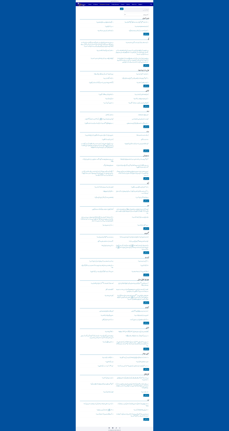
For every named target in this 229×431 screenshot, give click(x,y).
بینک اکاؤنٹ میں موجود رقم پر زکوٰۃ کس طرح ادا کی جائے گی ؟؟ (104, 197)
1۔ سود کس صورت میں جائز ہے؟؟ (108, 225)
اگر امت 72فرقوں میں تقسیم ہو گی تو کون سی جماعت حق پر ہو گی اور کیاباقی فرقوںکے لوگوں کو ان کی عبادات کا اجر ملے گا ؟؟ (133, 284)
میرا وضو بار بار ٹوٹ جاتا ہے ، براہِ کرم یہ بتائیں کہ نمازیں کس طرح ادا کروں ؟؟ (101, 261)
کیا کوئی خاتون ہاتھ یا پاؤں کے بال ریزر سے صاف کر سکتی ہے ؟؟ (138, 102)
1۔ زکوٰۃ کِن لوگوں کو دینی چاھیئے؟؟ (108, 191)
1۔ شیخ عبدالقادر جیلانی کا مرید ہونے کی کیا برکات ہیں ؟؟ (104, 22)
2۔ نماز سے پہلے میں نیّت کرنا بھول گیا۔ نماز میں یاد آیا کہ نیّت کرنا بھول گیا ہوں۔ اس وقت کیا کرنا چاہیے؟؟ (133, 404)
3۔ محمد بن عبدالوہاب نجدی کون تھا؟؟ (107, 245)
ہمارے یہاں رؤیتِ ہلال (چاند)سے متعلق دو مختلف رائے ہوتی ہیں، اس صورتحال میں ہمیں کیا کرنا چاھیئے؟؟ (98, 160)
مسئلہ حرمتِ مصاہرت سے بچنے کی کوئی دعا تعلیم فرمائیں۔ (139, 311)
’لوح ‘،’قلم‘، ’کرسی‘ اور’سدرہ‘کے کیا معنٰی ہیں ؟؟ (105, 366)
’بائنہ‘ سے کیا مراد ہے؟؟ (144, 392)
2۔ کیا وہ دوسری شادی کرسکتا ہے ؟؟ (107, 377)
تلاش (122, 9)
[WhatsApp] (120, 428)
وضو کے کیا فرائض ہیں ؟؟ (144, 265)
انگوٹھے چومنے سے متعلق (109, 289)
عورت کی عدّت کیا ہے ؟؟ (109, 98)
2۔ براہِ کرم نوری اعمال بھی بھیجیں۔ (107, 319)
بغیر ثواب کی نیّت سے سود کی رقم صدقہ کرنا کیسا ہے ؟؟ (140, 217)
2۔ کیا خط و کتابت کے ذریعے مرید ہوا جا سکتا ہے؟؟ (105, 30)
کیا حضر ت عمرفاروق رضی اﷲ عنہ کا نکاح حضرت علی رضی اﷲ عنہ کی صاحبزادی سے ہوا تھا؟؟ (134, 237)
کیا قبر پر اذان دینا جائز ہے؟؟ (109, 295)
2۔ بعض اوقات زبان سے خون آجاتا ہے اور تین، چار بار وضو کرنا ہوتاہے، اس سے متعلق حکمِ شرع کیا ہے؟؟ (97, 266)
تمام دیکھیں (146, 34)
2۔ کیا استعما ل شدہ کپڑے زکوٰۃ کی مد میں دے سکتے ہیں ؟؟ (139, 187)
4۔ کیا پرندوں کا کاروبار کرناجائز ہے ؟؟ (142, 82)
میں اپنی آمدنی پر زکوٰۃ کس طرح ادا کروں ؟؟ (142, 197)
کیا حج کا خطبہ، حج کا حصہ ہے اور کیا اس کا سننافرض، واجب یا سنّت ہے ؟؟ (102, 58)
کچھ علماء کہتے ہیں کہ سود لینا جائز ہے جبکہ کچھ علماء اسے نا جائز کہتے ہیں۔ (102, 209)
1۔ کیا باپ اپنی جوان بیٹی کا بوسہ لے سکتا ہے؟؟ (141, 98)
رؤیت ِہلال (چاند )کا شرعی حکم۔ (108, 165)
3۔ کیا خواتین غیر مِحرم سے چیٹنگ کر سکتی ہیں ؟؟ (106, 94)
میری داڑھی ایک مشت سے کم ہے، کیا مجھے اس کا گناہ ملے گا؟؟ (103, 74)
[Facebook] (109, 428)
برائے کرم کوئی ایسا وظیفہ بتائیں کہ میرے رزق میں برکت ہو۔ (139, 319)
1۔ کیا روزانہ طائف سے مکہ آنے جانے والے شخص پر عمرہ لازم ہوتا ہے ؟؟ (137, 42)
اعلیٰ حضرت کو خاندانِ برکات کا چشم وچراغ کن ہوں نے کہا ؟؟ (138, 241)
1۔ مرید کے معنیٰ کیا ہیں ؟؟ (109, 26)
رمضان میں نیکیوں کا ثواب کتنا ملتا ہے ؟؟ (107, 315)
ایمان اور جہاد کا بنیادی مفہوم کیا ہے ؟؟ (142, 361)
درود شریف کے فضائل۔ (109, 114)
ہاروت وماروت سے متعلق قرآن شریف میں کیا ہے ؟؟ (105, 237)
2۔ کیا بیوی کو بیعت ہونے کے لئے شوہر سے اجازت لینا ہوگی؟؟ (138, 30)
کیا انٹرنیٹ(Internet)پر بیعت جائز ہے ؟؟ (141, 26)
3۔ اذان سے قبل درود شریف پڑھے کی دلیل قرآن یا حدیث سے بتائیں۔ (137, 123)
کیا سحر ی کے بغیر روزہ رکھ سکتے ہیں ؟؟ (107, 139)
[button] (151, 4)
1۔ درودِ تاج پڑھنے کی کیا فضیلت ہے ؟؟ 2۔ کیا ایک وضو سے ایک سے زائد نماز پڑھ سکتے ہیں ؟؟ (99, 123)
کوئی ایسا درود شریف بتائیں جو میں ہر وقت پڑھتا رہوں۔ (140, 119)
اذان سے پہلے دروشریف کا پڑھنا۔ (143, 114)
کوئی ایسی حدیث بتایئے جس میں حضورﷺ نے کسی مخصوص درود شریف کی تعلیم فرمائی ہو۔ (99, 119)
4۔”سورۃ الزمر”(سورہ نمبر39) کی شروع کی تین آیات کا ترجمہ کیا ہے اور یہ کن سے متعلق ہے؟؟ (134, 357)
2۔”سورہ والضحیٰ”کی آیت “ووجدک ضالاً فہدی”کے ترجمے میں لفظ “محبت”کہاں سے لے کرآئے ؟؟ (133, 366)
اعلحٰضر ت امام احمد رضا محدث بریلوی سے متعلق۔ (105, 241)
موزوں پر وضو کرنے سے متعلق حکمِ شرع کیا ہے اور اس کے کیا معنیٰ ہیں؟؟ (101, 271)
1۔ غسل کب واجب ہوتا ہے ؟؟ (143, 261)
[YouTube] (112, 428)
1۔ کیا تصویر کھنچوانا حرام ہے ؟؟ (108, 78)
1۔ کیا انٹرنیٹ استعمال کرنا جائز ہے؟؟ (142, 74)
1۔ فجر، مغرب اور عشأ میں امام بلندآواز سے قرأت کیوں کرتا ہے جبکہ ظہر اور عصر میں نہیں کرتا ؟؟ (98, 403)
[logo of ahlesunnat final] (81, 4)
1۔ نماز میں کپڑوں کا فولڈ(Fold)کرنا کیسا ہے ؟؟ (141, 409)
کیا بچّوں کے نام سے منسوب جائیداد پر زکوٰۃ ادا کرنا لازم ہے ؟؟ (104, 187)
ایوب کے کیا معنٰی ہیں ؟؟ (109, 361)
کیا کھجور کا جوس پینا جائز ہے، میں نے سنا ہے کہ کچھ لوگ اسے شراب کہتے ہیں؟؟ (101, 82)
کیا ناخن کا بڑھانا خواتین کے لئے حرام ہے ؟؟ (141, 94)
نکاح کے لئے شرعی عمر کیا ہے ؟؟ (108, 392)
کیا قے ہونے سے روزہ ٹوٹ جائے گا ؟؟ (142, 135)
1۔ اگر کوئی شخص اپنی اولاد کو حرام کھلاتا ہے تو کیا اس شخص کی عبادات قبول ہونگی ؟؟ (135, 78)
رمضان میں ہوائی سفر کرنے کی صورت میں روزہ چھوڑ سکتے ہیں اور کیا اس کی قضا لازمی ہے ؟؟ (99, 135)
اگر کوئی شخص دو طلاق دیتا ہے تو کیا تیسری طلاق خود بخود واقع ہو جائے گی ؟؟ (101, 384)
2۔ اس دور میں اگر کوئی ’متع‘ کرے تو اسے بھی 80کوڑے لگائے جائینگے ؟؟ (137, 335)
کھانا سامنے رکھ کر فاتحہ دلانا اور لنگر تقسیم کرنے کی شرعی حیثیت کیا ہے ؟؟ (102, 283)
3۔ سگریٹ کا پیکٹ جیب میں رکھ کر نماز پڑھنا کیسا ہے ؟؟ (104, 414)
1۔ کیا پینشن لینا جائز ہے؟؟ (109, 331)
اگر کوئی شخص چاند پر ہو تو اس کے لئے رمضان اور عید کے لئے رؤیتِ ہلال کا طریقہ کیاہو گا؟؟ (134, 159)
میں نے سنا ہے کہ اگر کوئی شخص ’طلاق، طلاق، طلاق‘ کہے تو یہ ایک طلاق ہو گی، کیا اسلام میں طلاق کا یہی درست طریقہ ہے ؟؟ (132, 378)
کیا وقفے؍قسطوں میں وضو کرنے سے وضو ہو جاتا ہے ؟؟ (140, 271)
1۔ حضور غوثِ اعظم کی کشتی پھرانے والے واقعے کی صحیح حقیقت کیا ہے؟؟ (136, 22)
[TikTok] (116, 428)
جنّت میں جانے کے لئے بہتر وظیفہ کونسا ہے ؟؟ (141, 315)
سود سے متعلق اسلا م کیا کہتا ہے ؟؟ (142, 225)
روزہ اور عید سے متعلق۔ (144, 139)
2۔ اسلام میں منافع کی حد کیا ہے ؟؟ (108, 341)
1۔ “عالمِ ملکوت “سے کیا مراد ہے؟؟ (107, 357)
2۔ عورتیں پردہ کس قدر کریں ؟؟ (108, 102)
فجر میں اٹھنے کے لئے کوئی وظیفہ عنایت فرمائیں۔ (106, 311)
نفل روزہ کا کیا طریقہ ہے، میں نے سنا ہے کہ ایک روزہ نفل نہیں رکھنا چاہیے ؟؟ (136, 143)
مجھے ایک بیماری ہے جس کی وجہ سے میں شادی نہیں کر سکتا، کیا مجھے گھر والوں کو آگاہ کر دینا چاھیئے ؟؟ (133, 331)
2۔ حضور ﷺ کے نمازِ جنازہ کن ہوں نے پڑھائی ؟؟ (105, 409)
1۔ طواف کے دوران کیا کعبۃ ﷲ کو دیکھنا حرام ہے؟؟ (105, 50)
